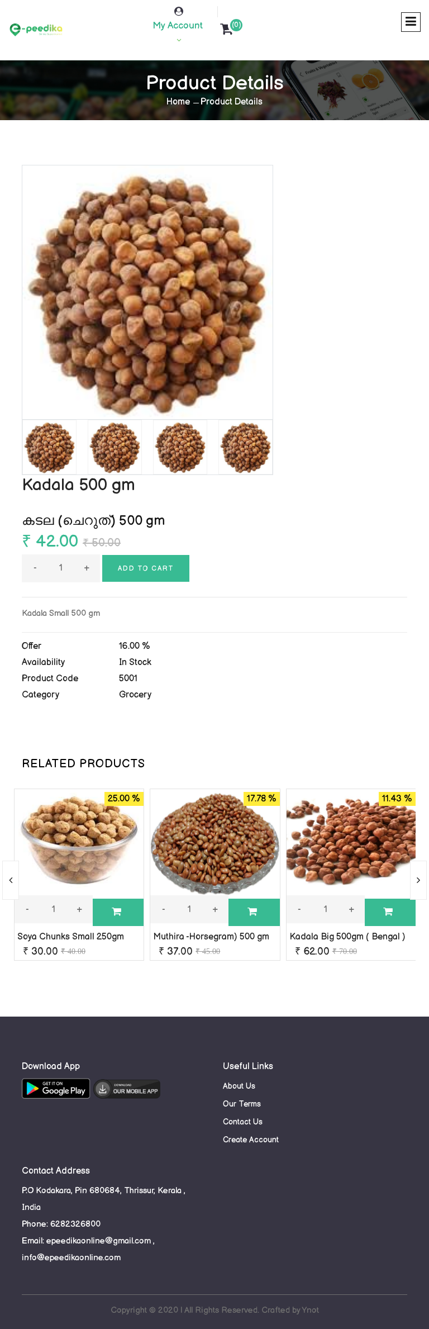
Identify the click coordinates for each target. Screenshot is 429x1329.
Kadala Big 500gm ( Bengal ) (347, 937)
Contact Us (243, 1122)
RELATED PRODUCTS (83, 764)
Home (178, 102)
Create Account (251, 1140)
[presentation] (10, 880)
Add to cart (146, 568)
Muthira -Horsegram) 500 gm (211, 937)
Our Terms (242, 1104)
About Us (239, 1086)
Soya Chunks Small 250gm (70, 937)
